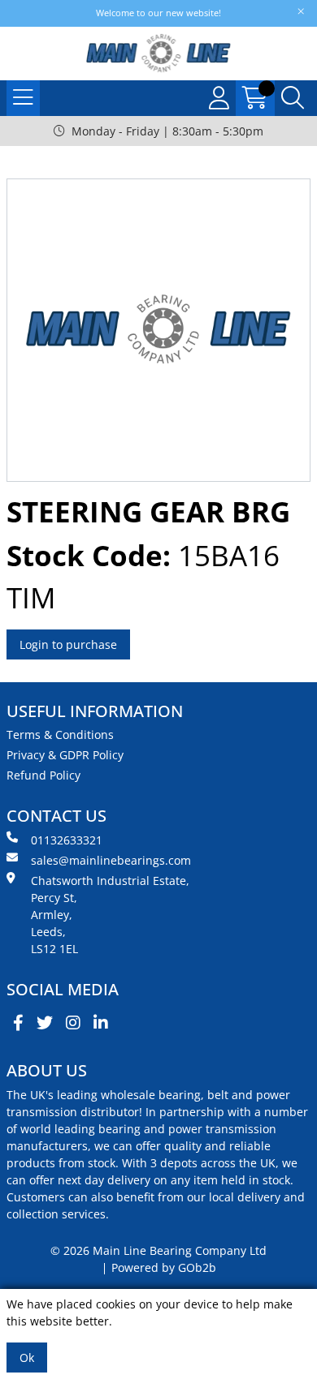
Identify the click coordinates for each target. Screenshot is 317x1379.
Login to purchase (68, 644)
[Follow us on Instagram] (73, 1023)
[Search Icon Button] (292, 98)
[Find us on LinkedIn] (101, 1023)
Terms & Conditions (60, 734)
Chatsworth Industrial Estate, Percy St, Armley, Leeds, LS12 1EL (110, 914)
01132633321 (66, 840)
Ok (27, 1357)
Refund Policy (43, 775)
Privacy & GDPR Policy (65, 755)
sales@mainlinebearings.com (111, 860)
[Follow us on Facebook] (18, 1023)
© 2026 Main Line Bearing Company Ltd (158, 1250)
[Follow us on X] (44, 1023)
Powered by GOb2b (163, 1267)
